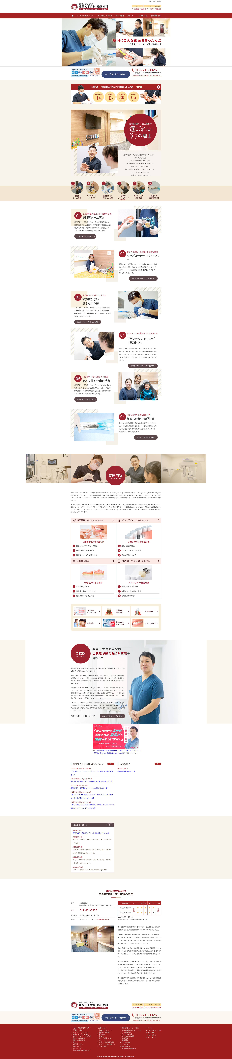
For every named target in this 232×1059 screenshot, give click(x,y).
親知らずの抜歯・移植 (105, 1038)
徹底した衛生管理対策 (79, 1040)
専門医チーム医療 (77, 1030)
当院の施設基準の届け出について (82, 1050)
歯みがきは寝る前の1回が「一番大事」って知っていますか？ (91, 781)
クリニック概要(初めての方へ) (85, 16)
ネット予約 (151, 1032)
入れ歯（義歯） (103, 1046)
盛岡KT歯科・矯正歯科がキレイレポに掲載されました (88, 788)
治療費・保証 (143, 16)
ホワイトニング (103, 1040)
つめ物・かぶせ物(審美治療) (106, 1042)
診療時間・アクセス (78, 1044)
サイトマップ (152, 1037)
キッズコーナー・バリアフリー (81, 1032)
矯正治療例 (125, 1040)
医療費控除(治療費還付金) (129, 1048)
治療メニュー (131, 16)
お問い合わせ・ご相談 (154, 1030)
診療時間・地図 (155, 16)
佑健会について (77, 1046)
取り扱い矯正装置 (127, 1034)
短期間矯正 (125, 1038)
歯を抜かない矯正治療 (128, 1036)
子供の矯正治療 (126, 1032)
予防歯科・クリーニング (105, 1030)
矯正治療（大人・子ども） (105, 16)
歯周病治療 (102, 1034)
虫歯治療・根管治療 (104, 1032)
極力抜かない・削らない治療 (80, 1034)
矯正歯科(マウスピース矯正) (130, 1028)
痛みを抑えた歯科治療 (79, 1038)
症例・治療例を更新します (126, 771)
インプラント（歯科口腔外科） (107, 1044)
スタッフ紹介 (120, 16)
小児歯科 (101, 1036)
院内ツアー (76, 1042)
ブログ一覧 (125, 1044)
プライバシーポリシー (79, 1048)
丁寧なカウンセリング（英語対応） (82, 1036)
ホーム (73, 16)
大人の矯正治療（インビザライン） (131, 1030)
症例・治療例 (152, 1035)
